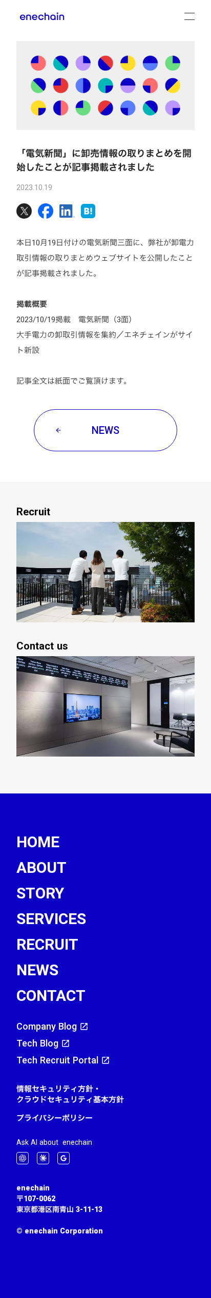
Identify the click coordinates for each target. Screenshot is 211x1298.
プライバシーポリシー (54, 1118)
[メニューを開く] (189, 16)
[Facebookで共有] (45, 211)
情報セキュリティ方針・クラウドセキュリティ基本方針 (70, 1094)
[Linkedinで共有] (67, 211)
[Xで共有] (24, 211)
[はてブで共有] (88, 211)
